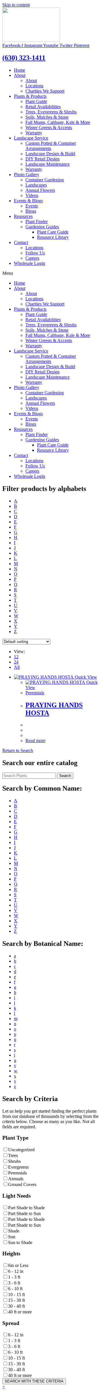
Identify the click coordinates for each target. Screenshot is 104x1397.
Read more (35, 740)
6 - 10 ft (15, 1288)
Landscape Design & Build (50, 153)
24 (16, 661)
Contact (21, 242)
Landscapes (36, 184)
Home (19, 70)
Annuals (15, 1178)
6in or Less (18, 1265)
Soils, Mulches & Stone (46, 117)
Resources (23, 216)
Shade (13, 1230)
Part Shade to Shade (26, 1207)
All (17, 667)
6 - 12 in (15, 1271)
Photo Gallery (26, 174)
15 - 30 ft (16, 1300)
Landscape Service (31, 137)
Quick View (85, 677)
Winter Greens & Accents (48, 127)
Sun (11, 1236)
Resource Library (53, 237)
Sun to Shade (20, 1242)
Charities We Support (44, 90)
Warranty (33, 132)
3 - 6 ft (14, 1282)
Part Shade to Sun (24, 1213)
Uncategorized (21, 1149)
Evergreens (18, 1167)
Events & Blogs (28, 200)
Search (65, 775)
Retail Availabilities (43, 106)
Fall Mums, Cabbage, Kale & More (57, 122)
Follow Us (35, 252)
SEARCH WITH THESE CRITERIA (34, 1381)
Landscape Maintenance (47, 164)
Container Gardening (44, 179)
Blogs (30, 211)
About (19, 75)
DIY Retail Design (42, 158)
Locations (34, 85)
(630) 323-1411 (23, 58)
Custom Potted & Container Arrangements (50, 146)
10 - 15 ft (16, 1294)
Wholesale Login (29, 263)
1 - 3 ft (14, 1277)
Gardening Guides (42, 226)
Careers (32, 258)
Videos (31, 195)
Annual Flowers (40, 190)
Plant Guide (36, 101)
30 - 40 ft (16, 1306)
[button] (17, 750)
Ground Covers (22, 1184)
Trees (13, 1155)
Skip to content (16, 4)
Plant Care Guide (52, 231)
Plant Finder (36, 221)
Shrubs (14, 1161)
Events (31, 205)
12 (16, 656)
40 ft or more (20, 1311)
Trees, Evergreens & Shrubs (51, 111)
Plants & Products (30, 96)
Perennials (34, 692)
